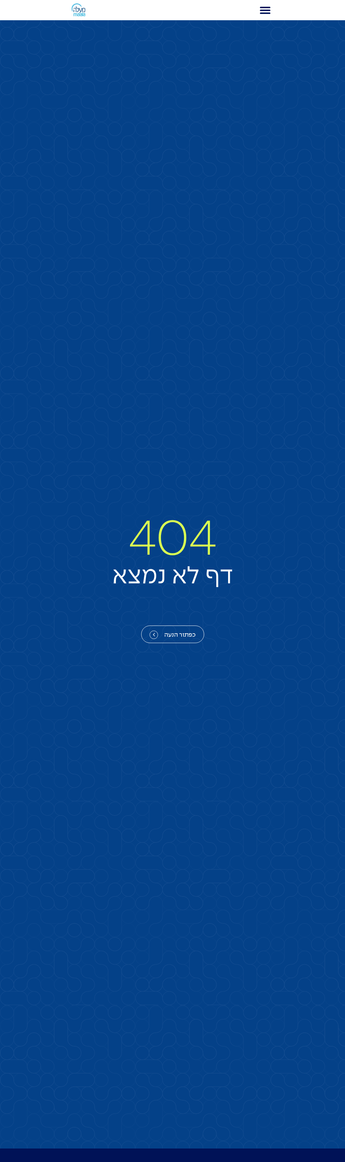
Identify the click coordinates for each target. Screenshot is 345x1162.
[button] (265, 10)
